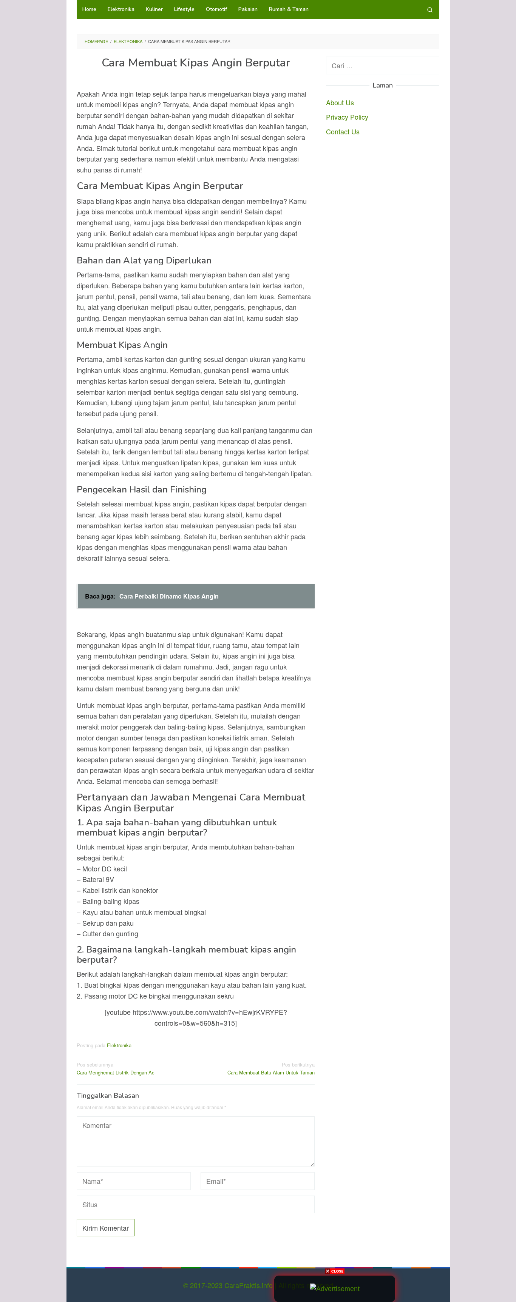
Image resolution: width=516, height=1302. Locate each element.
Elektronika (119, 1045)
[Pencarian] (429, 9)
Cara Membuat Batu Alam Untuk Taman (271, 1068)
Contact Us (343, 131)
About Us (340, 102)
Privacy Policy (347, 117)
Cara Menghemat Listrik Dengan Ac (115, 1068)
